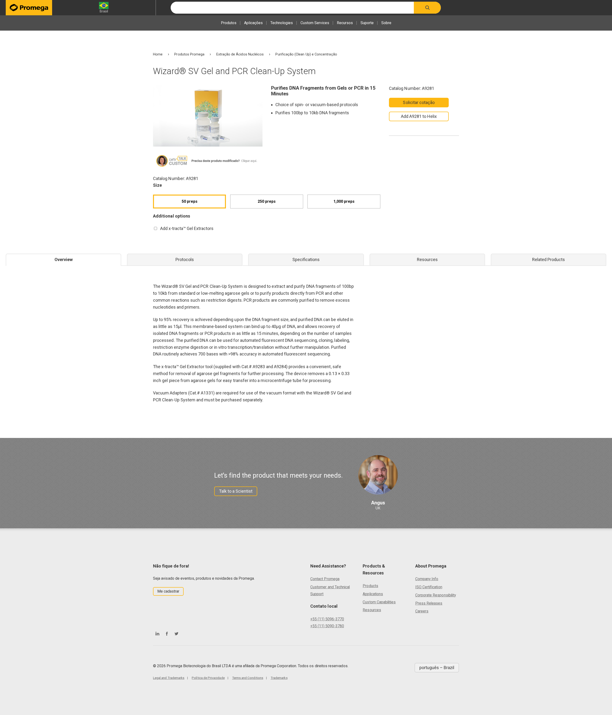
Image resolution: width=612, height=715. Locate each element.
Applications (373, 594)
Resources (372, 610)
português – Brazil (436, 667)
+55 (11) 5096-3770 (327, 619)
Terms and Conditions (247, 678)
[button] (427, 8)
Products (370, 586)
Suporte (367, 23)
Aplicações (253, 23)
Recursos (345, 23)
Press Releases (429, 603)
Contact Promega (324, 579)
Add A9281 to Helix (419, 116)
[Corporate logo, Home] (29, 7)
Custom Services (315, 23)
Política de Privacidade (208, 678)
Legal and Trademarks (168, 678)
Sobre (386, 23)
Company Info (426, 579)
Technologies (281, 23)
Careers (421, 611)
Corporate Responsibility (435, 595)
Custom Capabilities (379, 602)
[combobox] (292, 8)
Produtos (228, 23)
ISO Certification (428, 587)
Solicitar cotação (419, 102)
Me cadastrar (168, 591)
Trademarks (279, 678)
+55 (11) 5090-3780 (327, 626)
